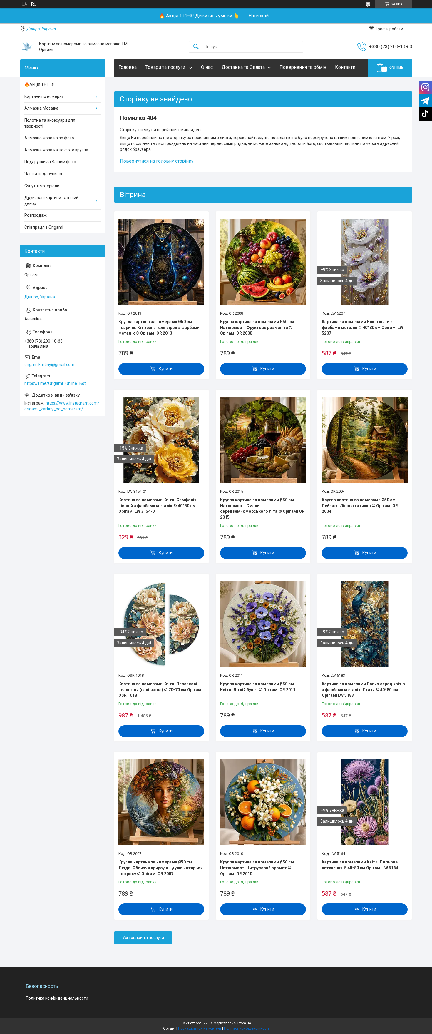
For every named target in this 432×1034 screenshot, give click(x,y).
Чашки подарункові (43, 173)
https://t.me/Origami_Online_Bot (55, 383)
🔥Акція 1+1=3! (39, 84)
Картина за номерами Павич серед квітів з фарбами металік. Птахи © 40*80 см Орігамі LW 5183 (363, 689)
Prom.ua (244, 1023)
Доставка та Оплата (243, 67)
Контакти (345, 67)
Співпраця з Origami (43, 227)
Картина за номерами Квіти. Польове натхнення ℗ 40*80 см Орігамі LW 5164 (360, 865)
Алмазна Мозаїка (41, 108)
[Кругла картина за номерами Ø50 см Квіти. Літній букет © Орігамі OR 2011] (263, 624)
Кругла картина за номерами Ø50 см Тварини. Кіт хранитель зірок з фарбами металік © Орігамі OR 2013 (159, 327)
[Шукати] (196, 46)
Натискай (258, 16)
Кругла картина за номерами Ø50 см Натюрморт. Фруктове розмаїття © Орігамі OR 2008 (257, 327)
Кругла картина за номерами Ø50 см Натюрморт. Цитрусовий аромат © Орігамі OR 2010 (257, 868)
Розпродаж (35, 215)
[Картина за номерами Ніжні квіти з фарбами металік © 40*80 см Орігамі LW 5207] (365, 262)
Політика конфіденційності (246, 1028)
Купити (166, 368)
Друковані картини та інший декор (51, 200)
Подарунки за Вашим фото (50, 161)
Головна (127, 67)
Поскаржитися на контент (199, 1028)
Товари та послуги (165, 67)
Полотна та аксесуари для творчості (49, 123)
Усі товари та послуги (143, 937)
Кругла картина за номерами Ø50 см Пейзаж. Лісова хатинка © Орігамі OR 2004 (360, 505)
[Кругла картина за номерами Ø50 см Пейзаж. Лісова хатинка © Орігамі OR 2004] (365, 440)
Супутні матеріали (41, 185)
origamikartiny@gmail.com (49, 364)
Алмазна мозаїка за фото (49, 138)
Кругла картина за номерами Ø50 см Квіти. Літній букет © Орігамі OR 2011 (257, 686)
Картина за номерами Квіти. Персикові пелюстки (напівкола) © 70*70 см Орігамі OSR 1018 (160, 689)
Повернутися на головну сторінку (157, 161)
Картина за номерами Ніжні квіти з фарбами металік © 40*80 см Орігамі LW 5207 (362, 327)
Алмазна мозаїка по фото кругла (56, 150)
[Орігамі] (27, 46)
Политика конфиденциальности (57, 998)
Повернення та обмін (302, 67)
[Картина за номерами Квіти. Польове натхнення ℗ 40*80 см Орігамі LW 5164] (365, 802)
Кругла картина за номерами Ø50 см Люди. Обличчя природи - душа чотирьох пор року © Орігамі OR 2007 (160, 868)
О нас (207, 67)
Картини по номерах (44, 96)
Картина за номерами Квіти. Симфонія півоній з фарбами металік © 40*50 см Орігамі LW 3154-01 (157, 505)
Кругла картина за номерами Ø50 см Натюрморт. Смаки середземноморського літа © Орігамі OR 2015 (262, 508)
